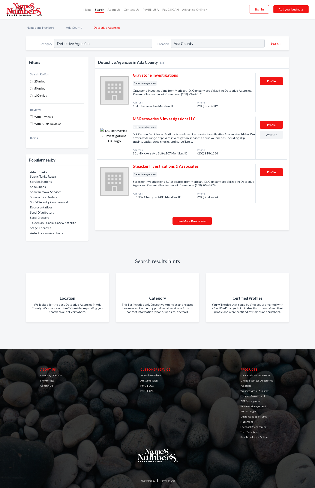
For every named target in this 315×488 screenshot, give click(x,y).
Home (88, 9)
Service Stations (41, 181)
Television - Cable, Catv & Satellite (53, 223)
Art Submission (149, 380)
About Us (114, 9)
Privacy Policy (147, 480)
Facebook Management (253, 426)
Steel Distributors (42, 212)
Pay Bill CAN (170, 9)
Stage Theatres (40, 228)
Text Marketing (249, 432)
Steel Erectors (39, 217)
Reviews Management (253, 406)
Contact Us (131, 9)
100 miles (40, 95)
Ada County (74, 27)
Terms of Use (168, 480)
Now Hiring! (47, 380)
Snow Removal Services (46, 192)
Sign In (259, 9)
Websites (245, 385)
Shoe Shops (38, 187)
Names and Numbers (40, 27)
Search (99, 9)
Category (46, 44)
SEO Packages (248, 411)
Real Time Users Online (254, 437)
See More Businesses (192, 221)
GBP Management (250, 401)
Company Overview (51, 375)
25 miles (39, 81)
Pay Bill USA (151, 9)
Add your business (291, 9)
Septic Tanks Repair (43, 176)
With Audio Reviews (48, 124)
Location (163, 44)
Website (271, 135)
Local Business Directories (255, 375)
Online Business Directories (256, 380)
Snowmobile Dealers (43, 197)
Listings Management (252, 396)
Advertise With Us (150, 375)
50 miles (39, 88)
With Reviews (43, 116)
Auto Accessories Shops (46, 233)
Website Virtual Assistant (254, 390)
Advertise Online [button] (193, 9)
